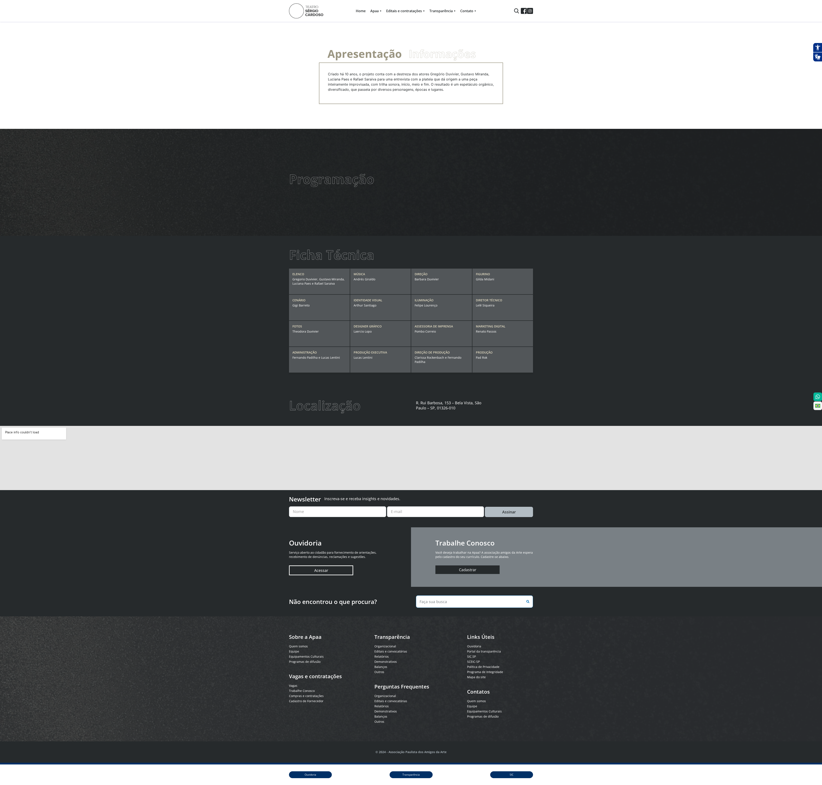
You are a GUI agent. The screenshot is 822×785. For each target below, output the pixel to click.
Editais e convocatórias (390, 651)
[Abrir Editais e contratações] (424, 11)
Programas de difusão (304, 662)
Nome (298, 511)
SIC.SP (471, 656)
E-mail (396, 511)
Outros (379, 672)
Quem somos (298, 646)
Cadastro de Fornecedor (306, 701)
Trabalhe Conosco (302, 691)
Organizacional (385, 646)
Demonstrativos (385, 662)
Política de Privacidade (483, 667)
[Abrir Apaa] (380, 11)
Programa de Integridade (485, 672)
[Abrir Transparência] (455, 11)
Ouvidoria (474, 646)
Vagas (293, 686)
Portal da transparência (484, 651)
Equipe (294, 651)
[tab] (364, 53)
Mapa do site (476, 677)
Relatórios (381, 656)
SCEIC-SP (473, 662)
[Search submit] (527, 602)
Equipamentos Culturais (306, 656)
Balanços (380, 667)
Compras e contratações (306, 696)
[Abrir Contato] (475, 11)
